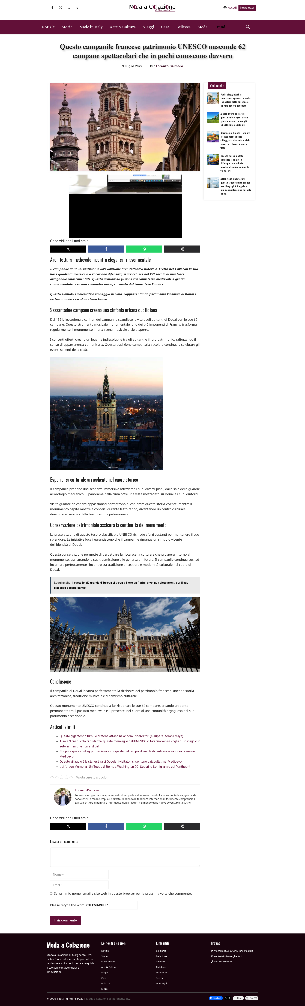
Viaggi (148, 27)
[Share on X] (68, 249)
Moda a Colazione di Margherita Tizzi (108, 998)
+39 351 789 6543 (223, 961)
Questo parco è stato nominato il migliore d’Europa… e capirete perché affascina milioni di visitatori (234, 163)
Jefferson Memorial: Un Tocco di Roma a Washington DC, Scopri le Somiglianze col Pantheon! (125, 766)
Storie (67, 27)
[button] (248, 27)
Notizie (48, 27)
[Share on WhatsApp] (144, 249)
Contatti (160, 961)
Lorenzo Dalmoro (169, 66)
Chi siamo (161, 950)
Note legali (161, 983)
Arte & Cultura (123, 27)
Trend (220, 27)
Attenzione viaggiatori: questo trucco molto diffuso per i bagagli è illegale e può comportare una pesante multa (235, 186)
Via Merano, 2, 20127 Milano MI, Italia (233, 950)
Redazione (161, 956)
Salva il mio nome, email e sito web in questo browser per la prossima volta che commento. (123, 893)
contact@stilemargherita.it (228, 956)
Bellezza (183, 27)
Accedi (232, 8)
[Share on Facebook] (106, 249)
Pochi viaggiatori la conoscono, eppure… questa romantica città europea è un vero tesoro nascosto (235, 99)
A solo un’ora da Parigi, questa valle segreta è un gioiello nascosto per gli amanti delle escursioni (234, 119)
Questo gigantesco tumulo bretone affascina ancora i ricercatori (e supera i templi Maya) (121, 736)
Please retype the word (79, 905)
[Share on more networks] (182, 249)
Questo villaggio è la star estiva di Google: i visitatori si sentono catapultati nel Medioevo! (121, 761)
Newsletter (247, 7)
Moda (203, 27)
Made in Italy (91, 27)
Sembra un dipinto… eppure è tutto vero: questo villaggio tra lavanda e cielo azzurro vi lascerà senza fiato (235, 140)
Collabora (161, 967)
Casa (165, 27)
